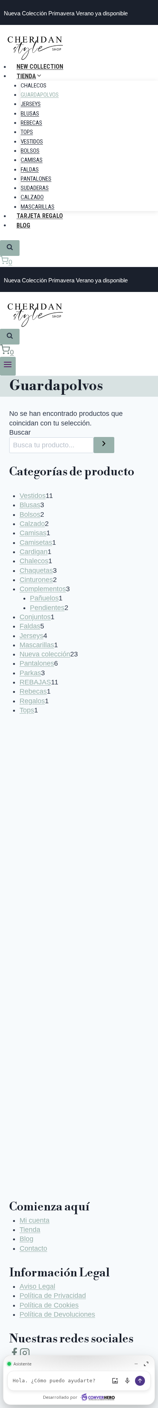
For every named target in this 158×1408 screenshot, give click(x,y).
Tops (27, 132)
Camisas (32, 160)
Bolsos (30, 150)
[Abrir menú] (8, 366)
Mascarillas (37, 206)
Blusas (30, 113)
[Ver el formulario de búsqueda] (10, 248)
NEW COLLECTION (39, 66)
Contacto (33, 1248)
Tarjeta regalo (39, 215)
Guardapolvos (40, 94)
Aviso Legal (37, 1286)
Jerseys (31, 104)
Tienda (30, 1229)
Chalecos (33, 85)
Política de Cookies (49, 1305)
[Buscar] (104, 445)
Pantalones (36, 178)
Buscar (20, 432)
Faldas (30, 169)
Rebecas (31, 122)
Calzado (32, 197)
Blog (23, 225)
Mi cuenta (34, 1220)
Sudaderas (35, 188)
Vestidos (32, 141)
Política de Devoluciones (57, 1314)
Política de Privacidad (53, 1295)
